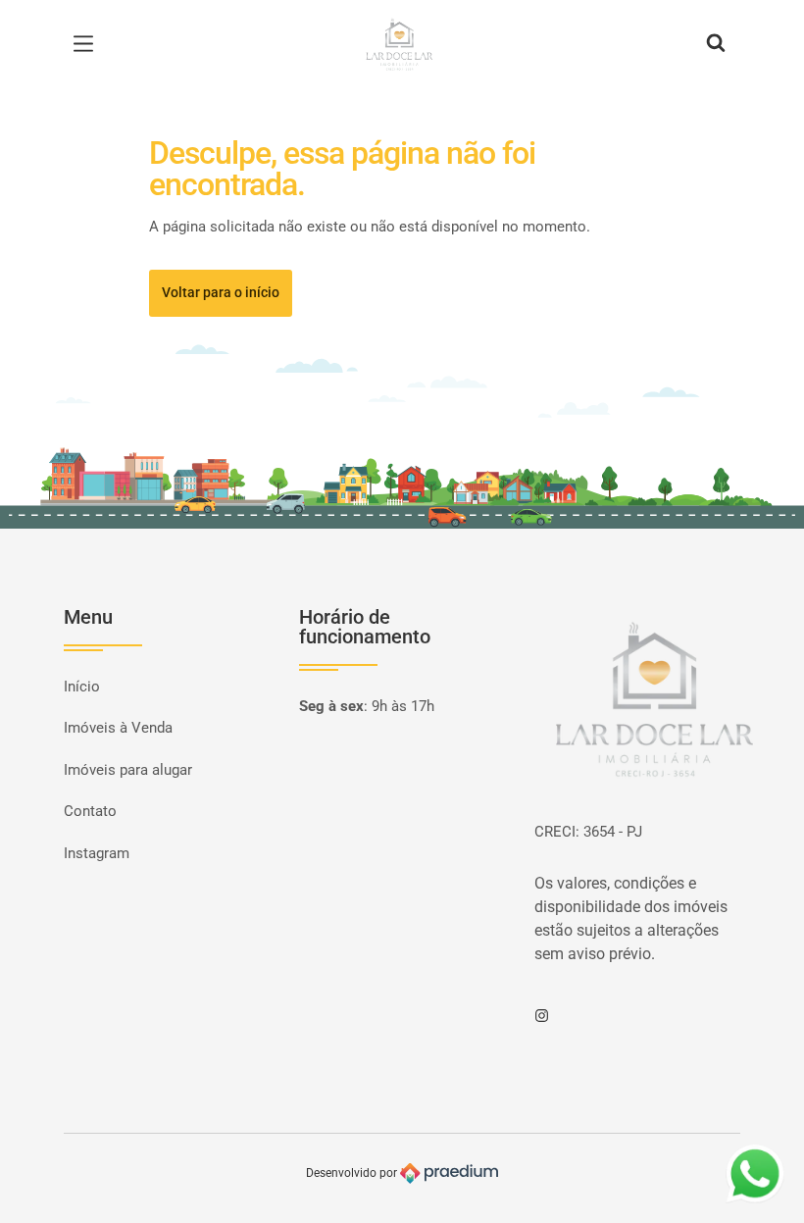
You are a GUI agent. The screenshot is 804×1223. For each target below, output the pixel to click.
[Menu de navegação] (88, 44)
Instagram (96, 853)
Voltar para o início (220, 292)
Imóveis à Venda (118, 728)
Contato (90, 811)
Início (82, 686)
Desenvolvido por (353, 1173)
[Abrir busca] (715, 44)
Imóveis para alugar (128, 770)
